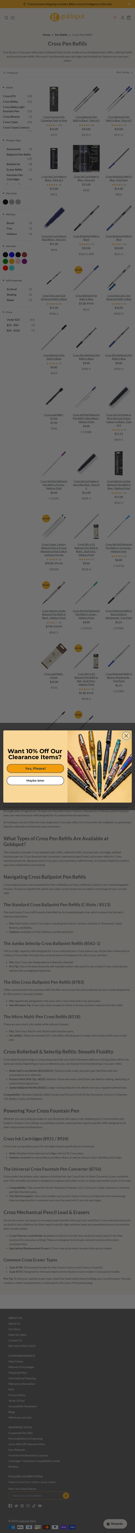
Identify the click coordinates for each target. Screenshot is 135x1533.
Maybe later (35, 780)
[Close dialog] (126, 736)
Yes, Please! (35, 768)
